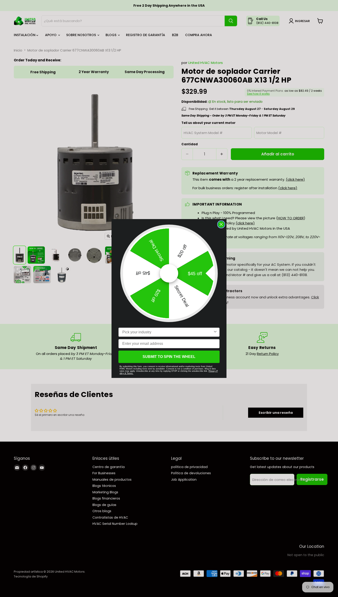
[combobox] (167, 332)
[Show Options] (215, 332)
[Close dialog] (221, 224)
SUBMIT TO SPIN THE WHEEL (169, 357)
